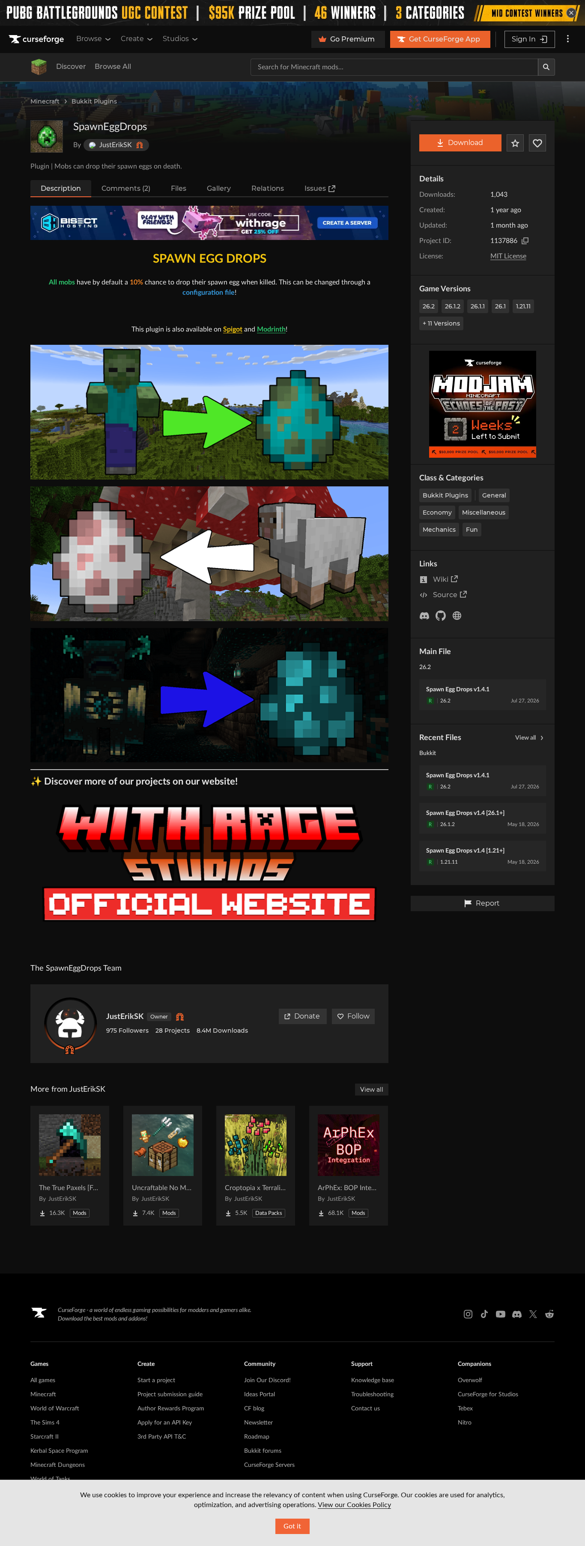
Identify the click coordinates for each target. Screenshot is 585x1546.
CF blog (254, 1409)
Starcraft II (44, 1437)
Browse (89, 39)
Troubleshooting (372, 1395)
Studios (176, 39)
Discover (71, 66)
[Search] (546, 67)
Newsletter (258, 1423)
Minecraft (45, 101)
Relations (267, 188)
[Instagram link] (468, 1314)
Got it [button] (292, 1526)
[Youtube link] (500, 1314)
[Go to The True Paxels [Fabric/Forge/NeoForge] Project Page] (69, 1166)
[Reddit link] (549, 1314)
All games (42, 1380)
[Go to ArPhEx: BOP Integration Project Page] (348, 1166)
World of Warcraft (54, 1409)
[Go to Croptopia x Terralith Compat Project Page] (255, 1166)
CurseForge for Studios (488, 1395)
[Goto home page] (37, 39)
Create (132, 39)
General (494, 495)
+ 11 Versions (441, 323)
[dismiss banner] (571, 13)
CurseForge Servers (269, 1465)
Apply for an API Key (164, 1423)
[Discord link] (517, 1314)
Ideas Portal (259, 1395)
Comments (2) (125, 188)
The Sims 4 (45, 1423)
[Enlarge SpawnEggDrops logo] (46, 136)
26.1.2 (452, 306)
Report (488, 903)
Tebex (465, 1409)
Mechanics (439, 529)
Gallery (219, 188)
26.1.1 (478, 306)
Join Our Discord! (267, 1380)
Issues (315, 188)
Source (445, 595)
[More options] (567, 39)
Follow (358, 1016)
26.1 (500, 306)
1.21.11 (523, 306)
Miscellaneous (483, 512)
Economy (437, 512)
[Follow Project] (537, 142)
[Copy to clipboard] (525, 241)
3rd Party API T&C (161, 1437)
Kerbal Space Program (59, 1451)
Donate (307, 1016)
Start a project (156, 1380)
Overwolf (470, 1380)
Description (61, 188)
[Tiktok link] (484, 1314)
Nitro (465, 1423)
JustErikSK (124, 1017)
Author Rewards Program (170, 1409)
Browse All (113, 66)
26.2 (429, 306)
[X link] (533, 1314)
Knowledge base (372, 1380)
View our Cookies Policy (354, 1505)
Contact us (365, 1409)
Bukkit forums (262, 1451)
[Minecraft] (39, 67)
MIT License (508, 256)
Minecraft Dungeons (57, 1465)
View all (525, 738)
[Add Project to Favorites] (515, 142)
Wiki (440, 579)
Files (178, 188)
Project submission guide (170, 1395)
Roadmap (256, 1437)
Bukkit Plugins (94, 101)
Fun (472, 529)
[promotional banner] (292, 13)
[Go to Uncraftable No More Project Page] (162, 1166)
